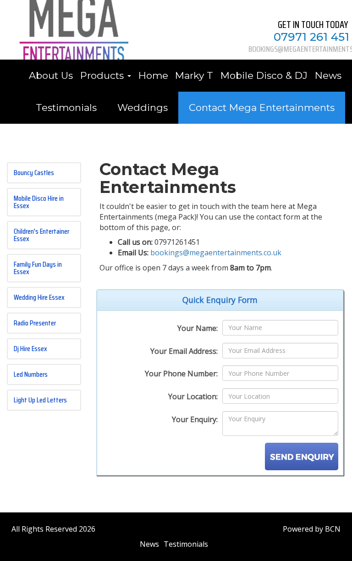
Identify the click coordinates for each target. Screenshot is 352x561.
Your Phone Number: (181, 373)
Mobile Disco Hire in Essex (39, 201)
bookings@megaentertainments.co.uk (298, 49)
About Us (51, 75)
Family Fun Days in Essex (38, 267)
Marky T (194, 75)
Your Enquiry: (195, 419)
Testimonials (66, 107)
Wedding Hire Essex (39, 297)
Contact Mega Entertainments (262, 107)
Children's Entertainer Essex (41, 235)
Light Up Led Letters (40, 400)
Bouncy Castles (34, 172)
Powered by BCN (312, 529)
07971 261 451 (311, 37)
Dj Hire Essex (30, 348)
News (328, 75)
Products (103, 75)
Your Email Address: (184, 351)
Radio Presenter (35, 323)
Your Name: (197, 328)
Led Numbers (31, 374)
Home (153, 75)
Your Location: (193, 396)
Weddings (142, 107)
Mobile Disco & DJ (264, 75)
